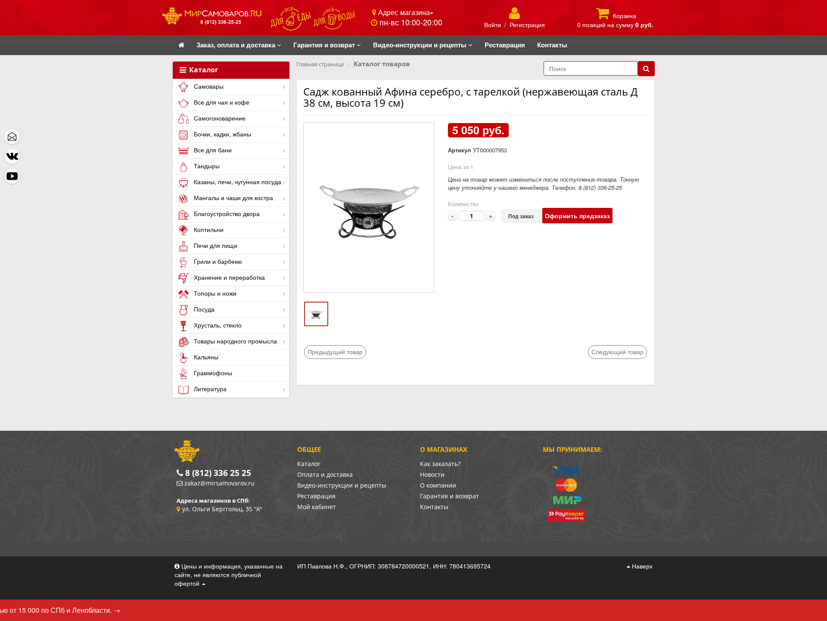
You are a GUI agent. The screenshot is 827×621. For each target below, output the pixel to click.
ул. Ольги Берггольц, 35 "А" (222, 509)
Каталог (202, 70)
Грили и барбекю (217, 261)
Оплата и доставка (325, 474)
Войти (492, 24)
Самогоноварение (219, 118)
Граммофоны (212, 372)
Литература (209, 388)
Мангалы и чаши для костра (232, 197)
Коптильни (208, 229)
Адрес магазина (403, 12)
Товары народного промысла (234, 341)
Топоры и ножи (214, 293)
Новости (432, 474)
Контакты (434, 507)
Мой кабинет (316, 507)
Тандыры (206, 165)
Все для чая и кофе (220, 102)
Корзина (624, 15)
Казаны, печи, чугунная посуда (236, 181)
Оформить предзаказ (577, 215)
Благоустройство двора (226, 213)
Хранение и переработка (228, 277)
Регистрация (527, 24)
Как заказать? (440, 464)
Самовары (208, 86)
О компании (438, 485)
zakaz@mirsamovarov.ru (219, 483)
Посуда (203, 309)
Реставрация (316, 496)
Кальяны (205, 356)
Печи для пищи (214, 245)
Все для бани (212, 149)
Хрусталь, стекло (217, 325)
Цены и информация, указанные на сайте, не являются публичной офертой (228, 574)
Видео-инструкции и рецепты (341, 485)
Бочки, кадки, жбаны (221, 134)
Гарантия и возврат (449, 496)
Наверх (641, 566)
